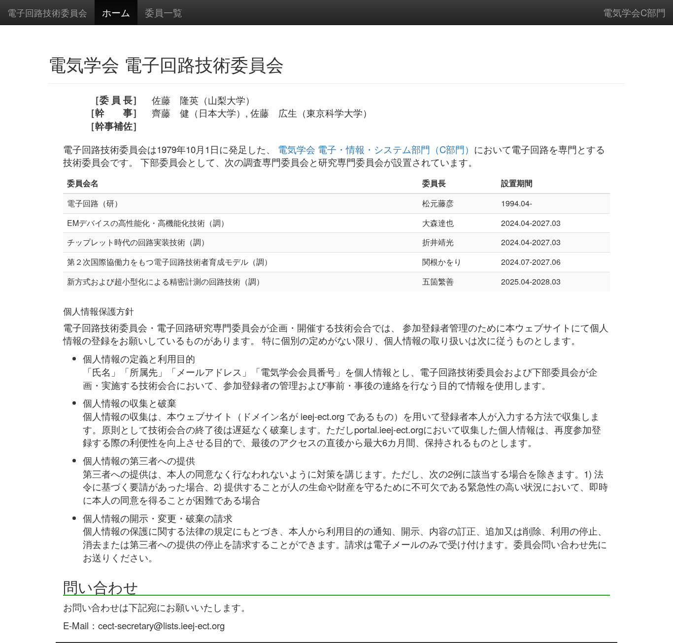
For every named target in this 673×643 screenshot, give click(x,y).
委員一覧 (163, 12)
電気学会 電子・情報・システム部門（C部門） (376, 149)
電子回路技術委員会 (47, 12)
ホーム (116, 12)
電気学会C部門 (634, 12)
